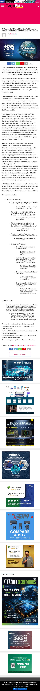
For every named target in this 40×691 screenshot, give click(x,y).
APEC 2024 (15, 345)
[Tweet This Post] (16, 348)
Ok (15, 689)
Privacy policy (22, 689)
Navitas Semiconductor (28, 345)
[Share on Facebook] (11, 348)
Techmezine (13, 34)
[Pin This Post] (24, 348)
